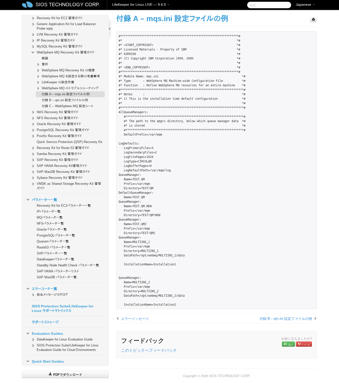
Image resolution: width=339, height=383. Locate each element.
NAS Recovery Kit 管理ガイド (57, 112)
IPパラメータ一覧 (49, 211)
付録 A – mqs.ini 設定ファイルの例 (66, 94)
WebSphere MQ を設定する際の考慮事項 (71, 76)
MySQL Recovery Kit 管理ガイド (60, 46)
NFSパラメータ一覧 (50, 223)
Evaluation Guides (47, 333)
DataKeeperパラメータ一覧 (55, 259)
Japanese (304, 4)
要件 (45, 64)
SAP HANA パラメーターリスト (58, 271)
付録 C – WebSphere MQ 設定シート (67, 106)
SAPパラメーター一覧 (52, 253)
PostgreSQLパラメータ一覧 (56, 235)
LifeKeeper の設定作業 (58, 82)
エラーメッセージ (135, 318)
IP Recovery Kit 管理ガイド (56, 40)
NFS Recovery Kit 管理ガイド (57, 118)
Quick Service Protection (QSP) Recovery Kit (69, 142)
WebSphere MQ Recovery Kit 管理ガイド (66, 52)
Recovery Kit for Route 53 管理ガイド (63, 148)
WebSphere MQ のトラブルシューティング (70, 88)
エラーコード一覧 (44, 289)
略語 (45, 58)
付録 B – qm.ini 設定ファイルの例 (65, 100)
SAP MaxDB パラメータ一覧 (57, 277)
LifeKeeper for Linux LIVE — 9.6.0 (139, 4)
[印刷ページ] (313, 19)
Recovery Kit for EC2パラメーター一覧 (64, 205)
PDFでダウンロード (67, 374)
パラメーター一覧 (44, 200)
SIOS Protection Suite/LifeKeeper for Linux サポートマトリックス (62, 308)
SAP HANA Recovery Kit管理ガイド (62, 166)
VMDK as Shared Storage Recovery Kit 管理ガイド (69, 186)
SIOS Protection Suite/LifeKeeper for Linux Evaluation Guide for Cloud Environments (68, 347)
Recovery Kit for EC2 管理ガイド (60, 18)
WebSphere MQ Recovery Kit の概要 (68, 70)
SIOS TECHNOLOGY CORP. (67, 4)
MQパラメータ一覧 (50, 217)
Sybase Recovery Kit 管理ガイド (60, 178)
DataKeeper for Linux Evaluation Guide (65, 339)
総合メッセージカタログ (52, 294)
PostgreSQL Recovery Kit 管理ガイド (63, 130)
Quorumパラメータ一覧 (53, 241)
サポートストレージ (45, 322)
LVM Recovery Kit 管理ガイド (57, 34)
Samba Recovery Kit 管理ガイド (59, 154)
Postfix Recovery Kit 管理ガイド (59, 136)
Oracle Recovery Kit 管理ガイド (59, 124)
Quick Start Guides (48, 361)
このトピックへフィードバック (149, 350)
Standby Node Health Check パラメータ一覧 (68, 265)
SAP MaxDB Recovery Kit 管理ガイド (63, 172)
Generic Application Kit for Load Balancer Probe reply (66, 26)
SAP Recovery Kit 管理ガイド (57, 160)
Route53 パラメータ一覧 (53, 247)
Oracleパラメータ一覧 (52, 229)
